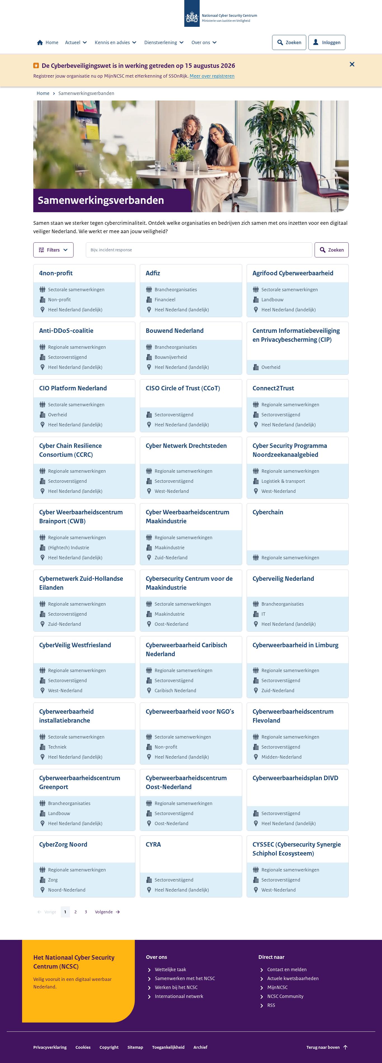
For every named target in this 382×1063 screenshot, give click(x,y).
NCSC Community (285, 996)
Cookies (83, 1047)
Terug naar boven (323, 1047)
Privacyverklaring (50, 1047)
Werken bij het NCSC (176, 987)
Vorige (50, 911)
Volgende (104, 911)
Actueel (72, 42)
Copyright (109, 1047)
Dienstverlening (160, 42)
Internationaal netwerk (179, 996)
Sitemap (135, 1047)
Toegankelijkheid (168, 1047)
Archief (200, 1047)
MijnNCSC (277, 987)
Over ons (201, 42)
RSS (271, 1005)
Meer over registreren (212, 76)
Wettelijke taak (170, 969)
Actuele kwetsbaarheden (293, 978)
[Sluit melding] (352, 64)
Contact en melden (287, 969)
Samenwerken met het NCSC (185, 978)
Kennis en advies (112, 42)
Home (52, 42)
